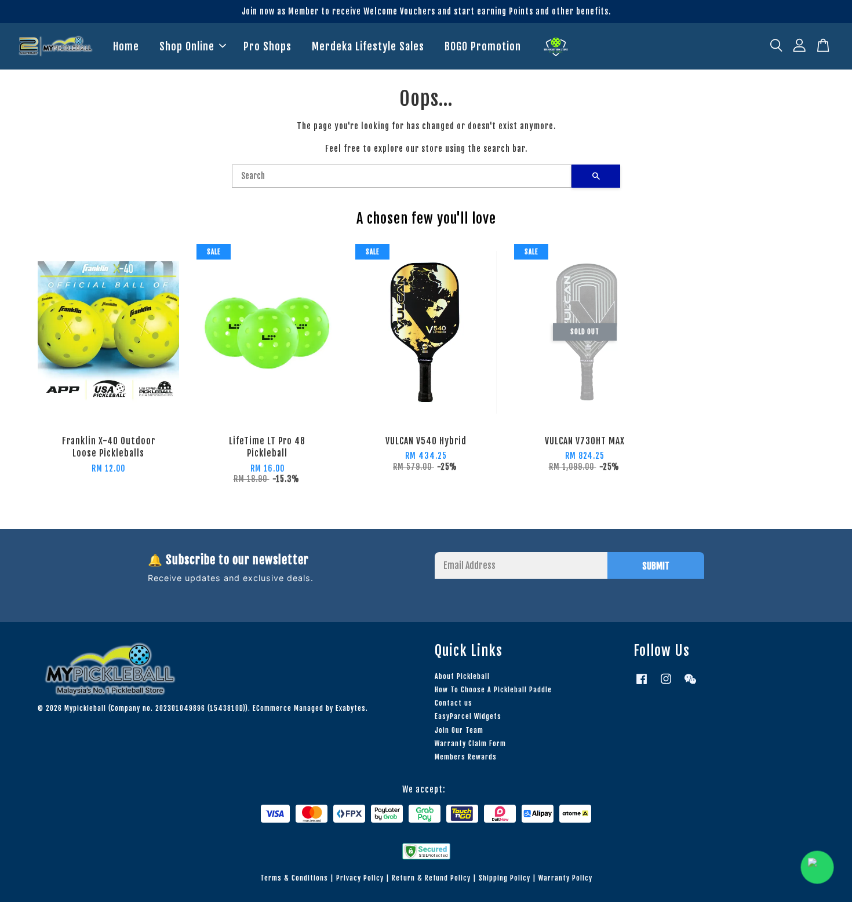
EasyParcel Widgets (468, 716)
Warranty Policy (565, 878)
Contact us (453, 703)
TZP (556, 47)
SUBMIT (655, 566)
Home (126, 46)
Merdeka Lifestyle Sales (368, 46)
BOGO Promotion (483, 46)
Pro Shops (267, 46)
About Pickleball (462, 676)
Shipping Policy (504, 878)
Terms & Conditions (294, 878)
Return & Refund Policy (431, 878)
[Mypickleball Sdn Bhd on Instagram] (666, 684)
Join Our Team (459, 730)
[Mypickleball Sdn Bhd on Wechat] (690, 684)
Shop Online (186, 46)
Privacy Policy (360, 878)
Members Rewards (466, 757)
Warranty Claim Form (470, 743)
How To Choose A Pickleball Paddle (493, 689)
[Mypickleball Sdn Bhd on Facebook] (641, 684)
